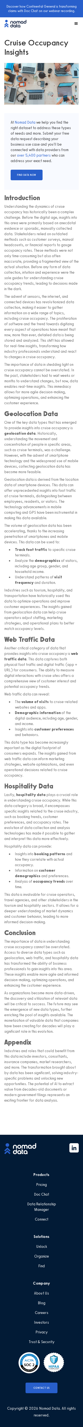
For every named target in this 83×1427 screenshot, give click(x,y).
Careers (41, 1312)
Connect (41, 1219)
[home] (17, 23)
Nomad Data (25, 122)
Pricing (41, 1184)
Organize (41, 1256)
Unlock (41, 1246)
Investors (41, 1322)
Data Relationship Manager (41, 1207)
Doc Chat (41, 1194)
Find (41, 1266)
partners (43, 155)
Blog (41, 1303)
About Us (41, 1293)
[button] (74, 23)
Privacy (42, 1332)
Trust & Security (41, 1342)
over (21, 155)
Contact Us (41, 1387)
